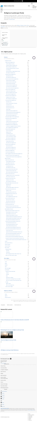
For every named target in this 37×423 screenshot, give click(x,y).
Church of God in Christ (9, 230)
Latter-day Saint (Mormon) (8, 242)
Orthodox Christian (7, 244)
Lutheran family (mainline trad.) (10, 173)
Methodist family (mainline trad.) (10, 164)
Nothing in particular (8, 297)
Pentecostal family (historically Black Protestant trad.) (13, 228)
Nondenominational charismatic (10, 83)
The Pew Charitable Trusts (31, 410)
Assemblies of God (8, 101)
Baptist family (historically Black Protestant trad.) (12, 210)
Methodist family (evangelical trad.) (11, 74)
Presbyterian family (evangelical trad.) (11, 95)
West (28, 25)
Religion (2, 373)
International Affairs (4, 367)
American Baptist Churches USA (10, 161)
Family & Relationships (4, 378)
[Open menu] (29, 6)
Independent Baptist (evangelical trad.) (11, 65)
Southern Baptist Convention (10, 63)
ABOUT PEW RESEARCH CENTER (5, 408)
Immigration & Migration (4, 369)
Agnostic (6, 295)
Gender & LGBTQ (3, 377)
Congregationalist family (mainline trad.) (11, 193)
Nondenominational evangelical (10, 80)
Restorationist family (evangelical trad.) (11, 118)
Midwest (18, 25)
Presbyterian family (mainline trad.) (10, 178)
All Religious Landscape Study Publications (10, 350)
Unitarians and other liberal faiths (10, 271)
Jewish (6, 261)
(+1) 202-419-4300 (3, 363)
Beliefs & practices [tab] (9, 304)
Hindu (6, 266)
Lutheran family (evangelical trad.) (10, 89)
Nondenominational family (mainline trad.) (12, 169)
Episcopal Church (8, 184)
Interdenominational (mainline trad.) (11, 170)
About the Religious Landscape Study (8, 340)
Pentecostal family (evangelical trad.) (11, 100)
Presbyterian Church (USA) (10, 179)
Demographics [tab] (3, 304)
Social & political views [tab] (18, 304)
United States (3, 26)
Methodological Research (4, 387)
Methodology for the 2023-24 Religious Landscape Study (12, 329)
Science (2, 382)
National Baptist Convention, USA (11, 213)
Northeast (22, 25)
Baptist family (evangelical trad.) (10, 62)
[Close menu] (32, 3)
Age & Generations (3, 375)
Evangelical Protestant (8, 60)
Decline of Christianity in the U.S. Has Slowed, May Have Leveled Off (15, 319)
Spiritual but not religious (9, 277)
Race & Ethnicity (3, 371)
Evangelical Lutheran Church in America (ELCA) (12, 175)
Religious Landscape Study (9, 5)
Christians (5, 57)
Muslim (6, 263)
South (25, 25)
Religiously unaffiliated (8, 290)
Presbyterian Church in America (10, 97)
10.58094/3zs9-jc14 (5, 354)
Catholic (6, 241)
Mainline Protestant (8, 158)
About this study (12, 19)
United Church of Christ (9, 195)
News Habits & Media (4, 385)
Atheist (6, 294)
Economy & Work (3, 380)
